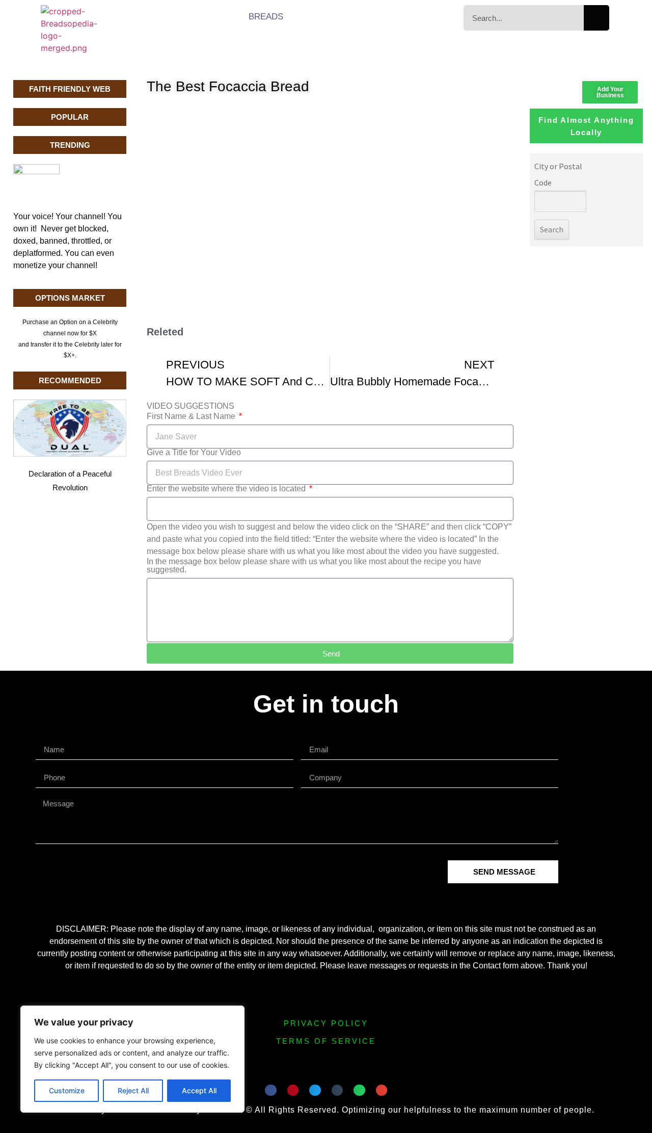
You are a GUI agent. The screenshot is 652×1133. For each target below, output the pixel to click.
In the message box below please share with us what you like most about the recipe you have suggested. (314, 566)
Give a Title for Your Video (194, 453)
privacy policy (326, 1023)
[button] (271, 1090)
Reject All (133, 1090)
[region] (132, 1059)
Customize (67, 1090)
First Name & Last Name (192, 416)
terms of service (326, 1041)
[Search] (596, 18)
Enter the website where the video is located (227, 489)
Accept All (199, 1090)
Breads (266, 16)
